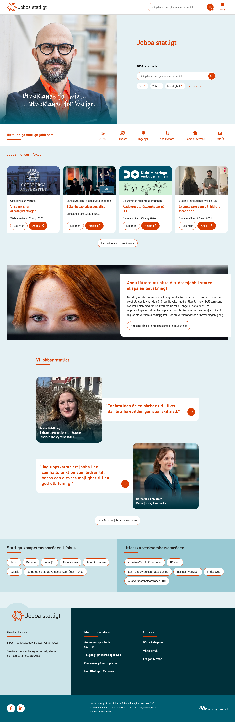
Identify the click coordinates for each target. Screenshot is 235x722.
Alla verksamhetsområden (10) (147, 581)
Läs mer (19, 226)
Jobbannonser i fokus (24, 155)
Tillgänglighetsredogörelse (102, 655)
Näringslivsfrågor (188, 572)
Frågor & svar (152, 659)
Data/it (14, 572)
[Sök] (210, 7)
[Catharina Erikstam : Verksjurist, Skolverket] (125, 484)
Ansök (36, 226)
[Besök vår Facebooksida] (11, 708)
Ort (141, 86)
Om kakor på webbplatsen (102, 663)
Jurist (14, 562)
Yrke (155, 86)
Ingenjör (49, 562)
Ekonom (31, 562)
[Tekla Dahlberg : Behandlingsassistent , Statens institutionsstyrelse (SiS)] (191, 412)
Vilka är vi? (151, 651)
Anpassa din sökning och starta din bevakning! (159, 326)
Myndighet (173, 86)
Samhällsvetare (96, 562)
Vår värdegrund (154, 642)
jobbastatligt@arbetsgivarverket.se (37, 643)
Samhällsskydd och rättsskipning (148, 572)
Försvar (175, 562)
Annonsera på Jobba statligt (98, 644)
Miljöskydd (213, 572)
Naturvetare (70, 562)
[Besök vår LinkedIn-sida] (21, 708)
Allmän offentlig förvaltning (145, 562)
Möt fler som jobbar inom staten (117, 520)
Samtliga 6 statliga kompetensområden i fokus (55, 572)
